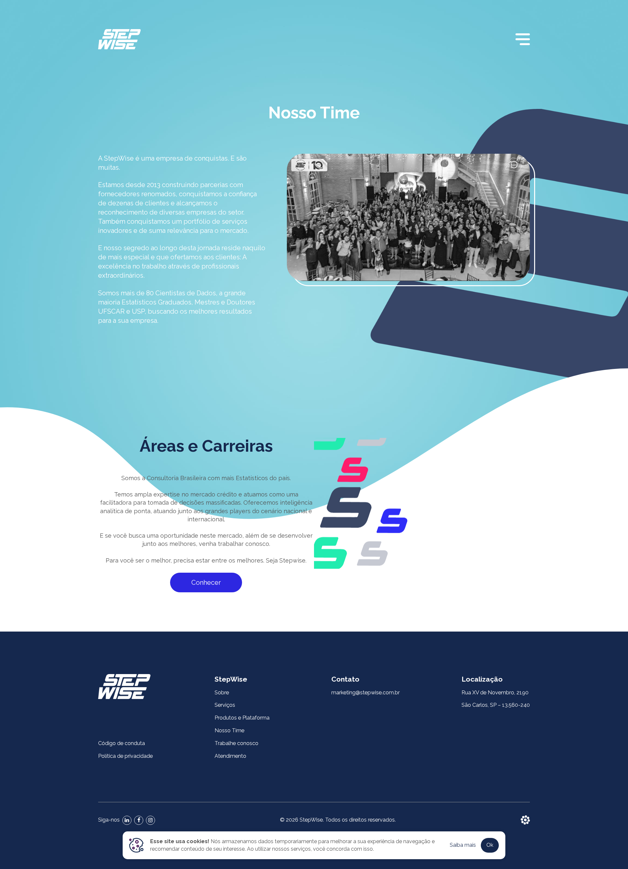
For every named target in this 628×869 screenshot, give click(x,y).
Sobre (222, 692)
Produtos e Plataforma (242, 718)
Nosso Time (229, 730)
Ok (489, 845)
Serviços (225, 705)
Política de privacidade (125, 756)
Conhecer (206, 582)
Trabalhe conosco (236, 743)
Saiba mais (463, 845)
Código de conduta (121, 743)
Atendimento (230, 756)
